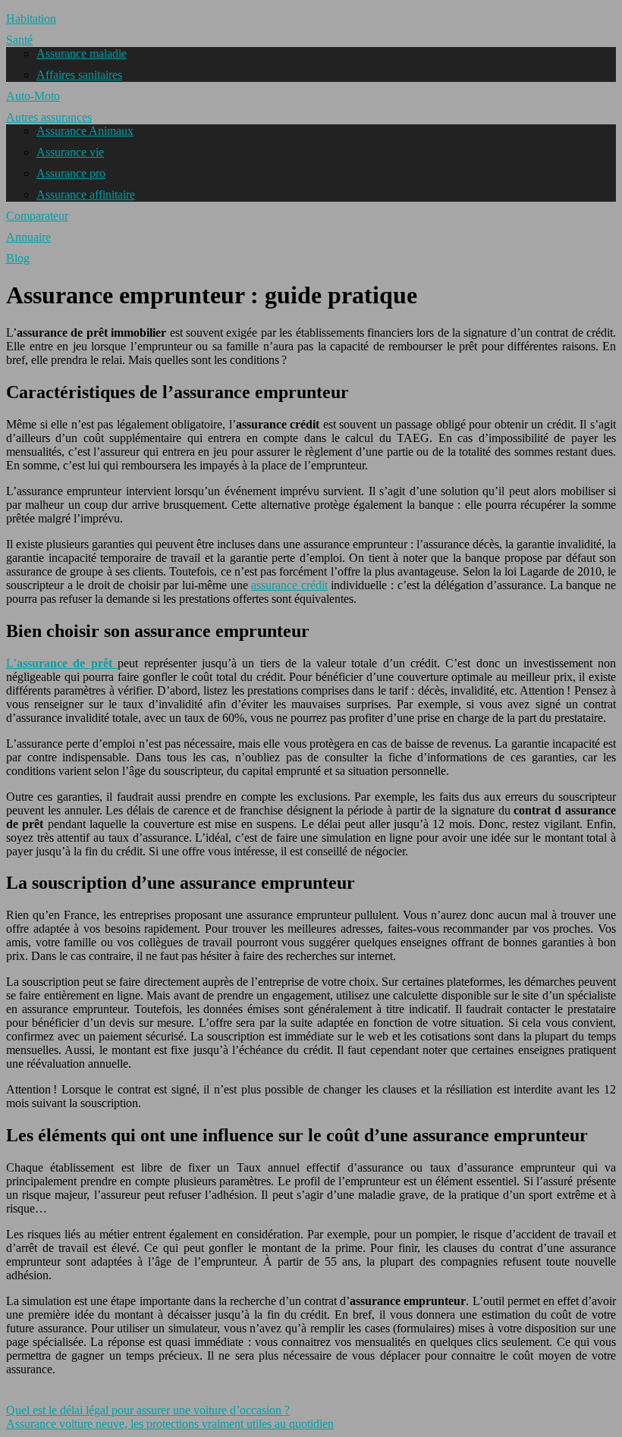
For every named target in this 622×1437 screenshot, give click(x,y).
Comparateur (37, 215)
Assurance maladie (81, 53)
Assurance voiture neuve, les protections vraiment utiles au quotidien (170, 1423)
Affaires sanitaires (79, 74)
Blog (18, 258)
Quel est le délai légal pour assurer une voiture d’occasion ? (148, 1410)
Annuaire (28, 237)
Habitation (31, 18)
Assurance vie (70, 152)
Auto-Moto (33, 95)
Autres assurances (49, 117)
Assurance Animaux (85, 130)
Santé (19, 39)
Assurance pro (70, 173)
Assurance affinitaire (85, 194)
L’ (59, 663)
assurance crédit (289, 585)
